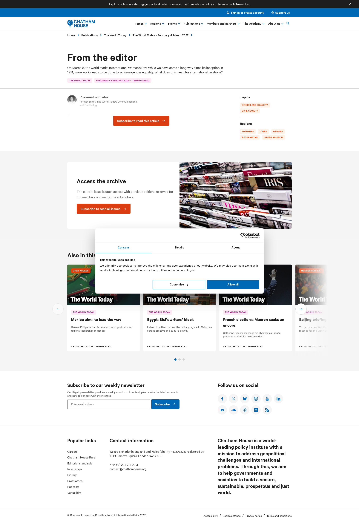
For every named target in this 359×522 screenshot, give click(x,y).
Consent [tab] (123, 247)
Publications (89, 35)
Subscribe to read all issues (100, 208)
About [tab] (235, 247)
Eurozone (248, 131)
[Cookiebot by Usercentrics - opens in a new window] (243, 235)
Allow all (233, 284)
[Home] (81, 23)
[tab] (175, 359)
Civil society (250, 110)
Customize (177, 284)
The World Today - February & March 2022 (160, 35)
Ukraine (278, 131)
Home (71, 35)
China (263, 131)
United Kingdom (273, 137)
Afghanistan (250, 137)
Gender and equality (255, 104)
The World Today (115, 35)
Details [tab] (179, 247)
